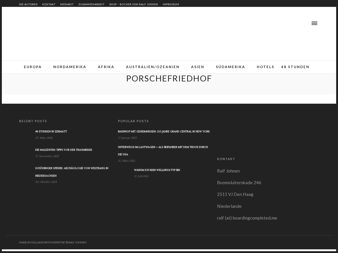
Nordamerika (69, 67)
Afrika (106, 67)
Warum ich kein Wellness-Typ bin (157, 170)
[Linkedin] (27, 23)
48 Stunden (295, 67)
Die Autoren (28, 4)
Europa (33, 67)
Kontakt (49, 4)
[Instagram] (38, 23)
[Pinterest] (33, 23)
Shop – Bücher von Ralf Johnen (133, 4)
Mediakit (67, 4)
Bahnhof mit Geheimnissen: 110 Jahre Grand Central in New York (164, 131)
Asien (197, 67)
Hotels (265, 67)
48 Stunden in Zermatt (51, 131)
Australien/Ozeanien (153, 67)
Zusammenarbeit (91, 4)
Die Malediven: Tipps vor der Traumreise (63, 150)
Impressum (171, 4)
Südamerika (230, 67)
